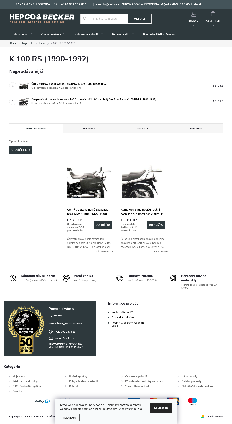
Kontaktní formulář (122, 312)
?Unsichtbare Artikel (137, 386)
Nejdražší (142, 128)
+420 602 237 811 (64, 332)
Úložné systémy (78, 376)
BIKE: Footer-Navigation (27, 386)
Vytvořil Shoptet (214, 416)
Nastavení (69, 418)
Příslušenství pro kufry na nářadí (144, 381)
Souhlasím (161, 408)
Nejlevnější (89, 128)
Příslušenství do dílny (25, 381)
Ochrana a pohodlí (136, 376)
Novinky (17, 391)
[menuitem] (22, 34)
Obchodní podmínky (123, 317)
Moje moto (19, 376)
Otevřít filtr (20, 150)
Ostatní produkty (191, 381)
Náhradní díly (189, 376)
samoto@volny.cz (64, 338)
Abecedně (196, 128)
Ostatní (73, 386)
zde (140, 409)
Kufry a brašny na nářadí (83, 381)
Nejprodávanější (36, 128)
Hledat (139, 19)
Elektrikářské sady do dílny (197, 386)
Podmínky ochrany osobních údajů (128, 324)
